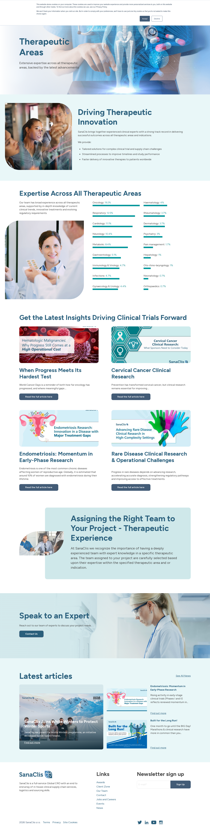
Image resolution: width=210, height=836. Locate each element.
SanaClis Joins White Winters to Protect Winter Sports (61, 724)
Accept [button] (144, 18)
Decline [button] (157, 18)
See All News (183, 675)
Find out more (32, 742)
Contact (101, 795)
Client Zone (103, 786)
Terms (46, 822)
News (99, 807)
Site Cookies (70, 822)
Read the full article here (38, 396)
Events (100, 803)
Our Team (102, 790)
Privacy (56, 822)
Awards (100, 782)
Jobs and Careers (106, 799)
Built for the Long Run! (163, 720)
